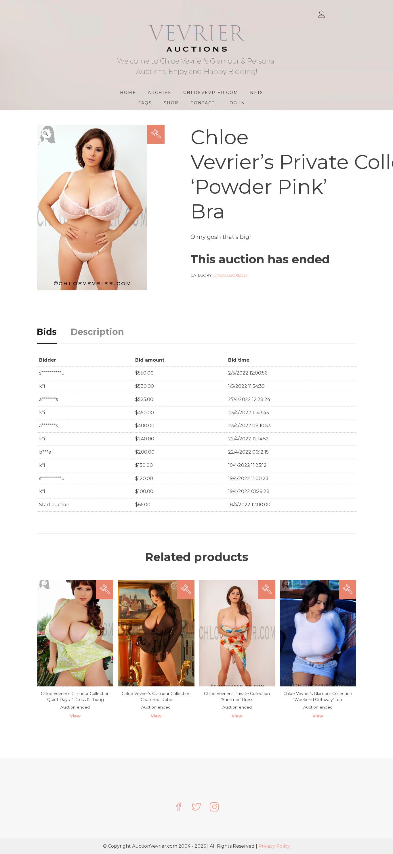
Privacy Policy (274, 846)
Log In (235, 102)
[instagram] (214, 807)
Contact (202, 102)
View (75, 716)
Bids (47, 332)
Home (128, 92)
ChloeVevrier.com (210, 92)
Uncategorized (230, 275)
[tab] (53, 332)
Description (97, 332)
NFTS (256, 92)
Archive (159, 92)
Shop (171, 102)
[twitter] (196, 807)
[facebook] (178, 807)
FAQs (145, 102)
